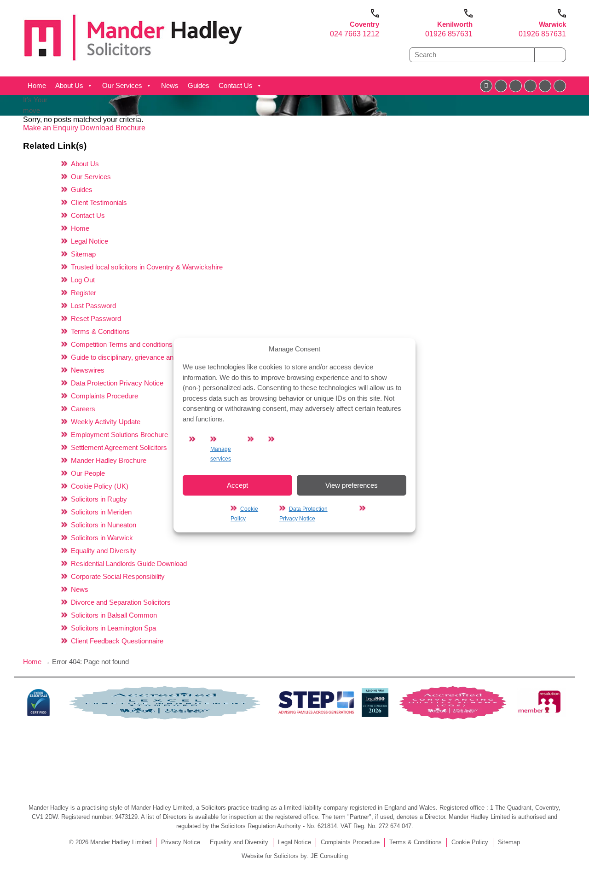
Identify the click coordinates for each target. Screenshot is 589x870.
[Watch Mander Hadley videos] (545, 86)
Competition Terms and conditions (122, 344)
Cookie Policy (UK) (99, 486)
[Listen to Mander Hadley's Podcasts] (560, 86)
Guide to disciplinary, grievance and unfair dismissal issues (159, 357)
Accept (237, 485)
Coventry (364, 24)
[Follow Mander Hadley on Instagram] (530, 86)
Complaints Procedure (104, 396)
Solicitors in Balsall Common (114, 615)
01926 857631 (449, 34)
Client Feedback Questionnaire (117, 641)
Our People (88, 473)
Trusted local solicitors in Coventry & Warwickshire (147, 267)
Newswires (87, 370)
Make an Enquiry (51, 128)
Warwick (552, 24)
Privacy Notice (180, 842)
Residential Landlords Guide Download (129, 563)
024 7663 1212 (354, 34)
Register (83, 293)
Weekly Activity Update (105, 422)
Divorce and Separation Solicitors (121, 602)
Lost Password (93, 305)
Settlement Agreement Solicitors (119, 447)
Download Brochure (112, 128)
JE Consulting (329, 855)
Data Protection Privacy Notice (117, 383)
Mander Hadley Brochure (108, 460)
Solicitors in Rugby (99, 499)
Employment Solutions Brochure (119, 434)
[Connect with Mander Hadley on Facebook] (486, 86)
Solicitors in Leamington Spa (113, 628)
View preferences (351, 485)
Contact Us (236, 85)
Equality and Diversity (103, 551)
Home (37, 85)
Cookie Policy (469, 842)
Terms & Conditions (100, 331)
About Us (69, 85)
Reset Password (96, 318)
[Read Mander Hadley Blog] (501, 86)
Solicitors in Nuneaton (103, 525)
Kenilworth (455, 24)
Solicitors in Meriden (101, 512)
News (170, 85)
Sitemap (83, 254)
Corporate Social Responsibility (118, 576)
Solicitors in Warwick (102, 538)
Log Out (83, 280)
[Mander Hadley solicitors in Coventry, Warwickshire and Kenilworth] (133, 63)
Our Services (122, 85)
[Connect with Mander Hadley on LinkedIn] (515, 86)
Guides (198, 85)
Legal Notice (89, 241)
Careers (83, 409)
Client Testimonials (99, 202)
